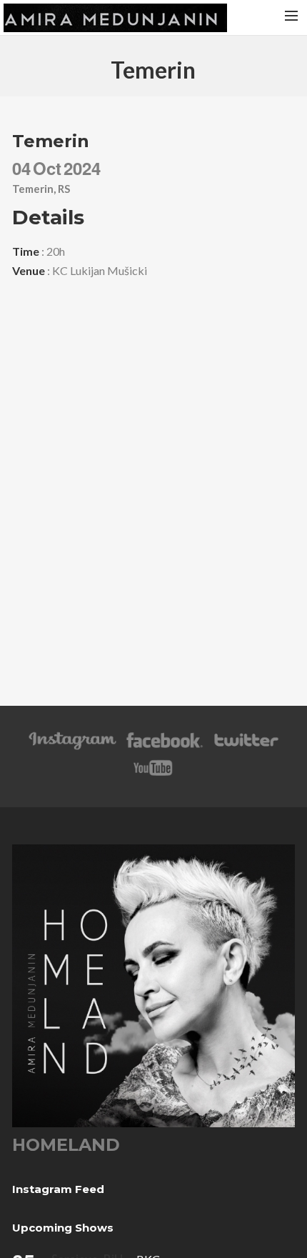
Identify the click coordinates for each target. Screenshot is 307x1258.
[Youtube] (153, 775)
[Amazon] (72, 747)
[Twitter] (246, 747)
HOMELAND (66, 1144)
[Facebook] (165, 747)
